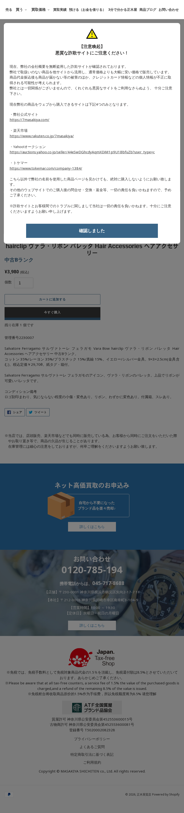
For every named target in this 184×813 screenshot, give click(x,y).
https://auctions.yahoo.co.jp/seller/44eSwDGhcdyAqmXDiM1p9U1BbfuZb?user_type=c (82, 152)
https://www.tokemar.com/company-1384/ (46, 168)
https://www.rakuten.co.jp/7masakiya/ (42, 136)
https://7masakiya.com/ (29, 119)
